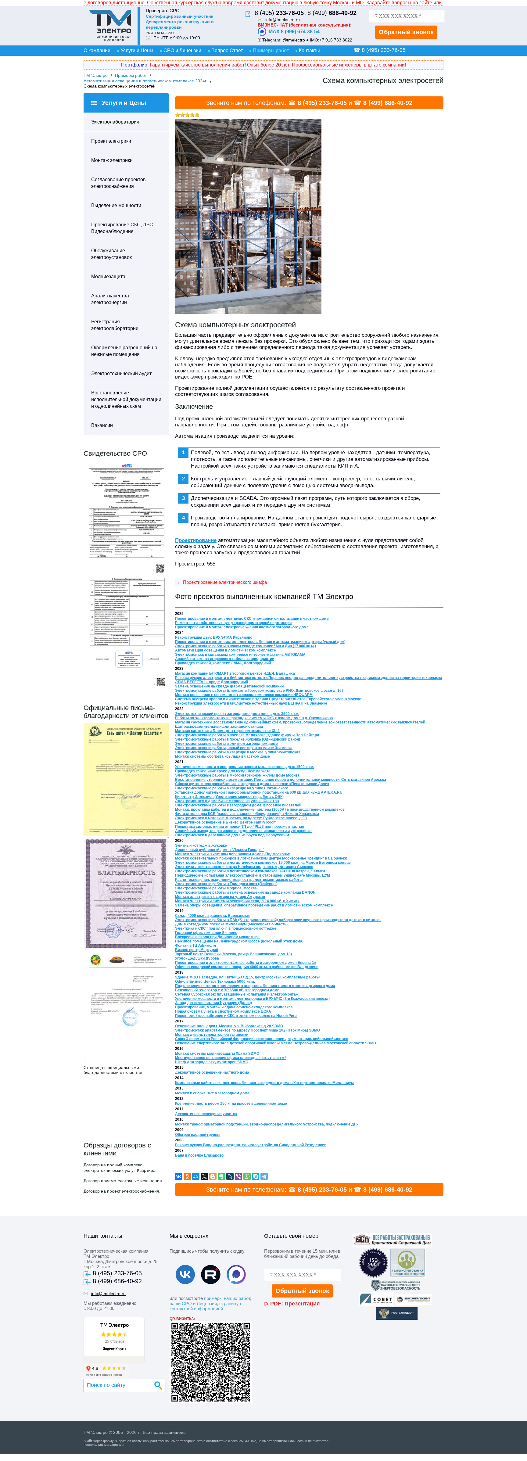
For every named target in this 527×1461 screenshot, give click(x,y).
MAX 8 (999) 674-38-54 (294, 31)
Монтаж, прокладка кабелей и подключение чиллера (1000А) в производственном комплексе (260, 809)
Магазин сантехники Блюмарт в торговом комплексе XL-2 (227, 731)
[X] (204, 1176)
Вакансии (102, 425)
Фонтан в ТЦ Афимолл (195, 945)
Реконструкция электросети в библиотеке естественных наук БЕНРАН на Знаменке (251, 703)
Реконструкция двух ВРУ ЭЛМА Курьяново (213, 637)
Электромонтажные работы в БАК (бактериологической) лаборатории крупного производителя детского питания (278, 920)
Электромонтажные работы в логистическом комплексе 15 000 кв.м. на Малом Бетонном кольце (263, 862)
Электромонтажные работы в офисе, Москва (216, 888)
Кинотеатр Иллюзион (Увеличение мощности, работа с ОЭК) (229, 797)
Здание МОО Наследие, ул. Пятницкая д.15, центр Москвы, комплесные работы (247, 977)
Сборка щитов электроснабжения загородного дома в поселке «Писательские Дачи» (252, 784)
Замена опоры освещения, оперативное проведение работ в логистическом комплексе (254, 905)
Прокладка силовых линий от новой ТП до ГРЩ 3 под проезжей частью (239, 826)
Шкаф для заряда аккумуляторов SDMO (211, 1062)
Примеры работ (271, 50)
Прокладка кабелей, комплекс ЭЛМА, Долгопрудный (223, 663)
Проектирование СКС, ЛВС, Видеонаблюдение (122, 228)
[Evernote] (221, 1176)
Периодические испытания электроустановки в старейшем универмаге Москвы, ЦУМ (252, 875)
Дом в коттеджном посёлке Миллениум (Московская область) (231, 924)
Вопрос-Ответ (227, 50)
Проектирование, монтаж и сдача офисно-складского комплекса (234, 1007)
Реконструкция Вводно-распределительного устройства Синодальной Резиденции (250, 1145)
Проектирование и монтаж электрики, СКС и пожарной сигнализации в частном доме (252, 618)
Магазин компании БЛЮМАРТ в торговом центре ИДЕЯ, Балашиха (235, 673)
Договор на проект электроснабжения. (122, 1191)
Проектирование (196, 540)
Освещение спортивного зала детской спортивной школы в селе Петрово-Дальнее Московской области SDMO (275, 1043)
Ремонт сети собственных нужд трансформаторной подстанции (233, 623)
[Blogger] (213, 1176)
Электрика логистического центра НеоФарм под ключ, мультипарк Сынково (244, 867)
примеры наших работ (227, 1298)
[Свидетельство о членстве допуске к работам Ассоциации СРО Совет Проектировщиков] (126, 687)
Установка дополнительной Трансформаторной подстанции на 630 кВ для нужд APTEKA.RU (258, 792)
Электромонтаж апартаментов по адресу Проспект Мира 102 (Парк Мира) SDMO (247, 1030)
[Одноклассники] (187, 1176)
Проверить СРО (163, 10)
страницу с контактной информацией (206, 1306)
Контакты (309, 50)
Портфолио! (135, 64)
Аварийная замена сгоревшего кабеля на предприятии (224, 659)
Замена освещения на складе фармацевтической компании (229, 686)
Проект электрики (111, 141)
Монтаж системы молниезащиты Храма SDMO (217, 1053)
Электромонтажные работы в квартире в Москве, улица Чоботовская (237, 752)
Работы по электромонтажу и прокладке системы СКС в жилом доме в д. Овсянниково (254, 718)
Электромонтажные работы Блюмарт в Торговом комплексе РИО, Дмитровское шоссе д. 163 (259, 690)
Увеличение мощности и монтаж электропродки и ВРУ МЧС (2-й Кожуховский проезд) (252, 998)
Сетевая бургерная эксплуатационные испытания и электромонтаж (237, 994)
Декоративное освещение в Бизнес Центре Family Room (226, 822)
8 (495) (279, 12)
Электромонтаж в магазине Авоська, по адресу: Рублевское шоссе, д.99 (241, 818)
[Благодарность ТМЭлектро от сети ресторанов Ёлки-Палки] (126, 1062)
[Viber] (238, 1176)
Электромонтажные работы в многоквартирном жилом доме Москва (237, 775)
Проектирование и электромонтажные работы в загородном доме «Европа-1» (245, 962)
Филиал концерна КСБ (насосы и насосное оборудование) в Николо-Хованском (247, 814)
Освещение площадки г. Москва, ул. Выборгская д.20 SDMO (229, 1026)
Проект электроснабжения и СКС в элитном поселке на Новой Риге (236, 1016)
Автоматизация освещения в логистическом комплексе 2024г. (145, 80)
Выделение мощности (116, 205)
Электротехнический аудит (121, 373)
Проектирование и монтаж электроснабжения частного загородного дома (242, 627)
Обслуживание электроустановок (111, 254)
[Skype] (255, 1176)
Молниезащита (108, 276)
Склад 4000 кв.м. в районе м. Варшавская (212, 916)
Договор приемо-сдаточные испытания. (123, 1180)
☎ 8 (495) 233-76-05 (379, 50)
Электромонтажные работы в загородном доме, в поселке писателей (238, 805)
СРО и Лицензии (182, 50)
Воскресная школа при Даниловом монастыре (217, 937)
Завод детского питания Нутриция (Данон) (213, 1003)
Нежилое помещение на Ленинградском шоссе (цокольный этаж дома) (239, 941)
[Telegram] (264, 1176)
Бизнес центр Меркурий (196, 950)
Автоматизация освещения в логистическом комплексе (225, 650)
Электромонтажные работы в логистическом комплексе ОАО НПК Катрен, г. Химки (250, 871)
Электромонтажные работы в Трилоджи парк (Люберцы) (226, 884)
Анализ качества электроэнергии (110, 299)
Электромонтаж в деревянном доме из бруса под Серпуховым (232, 835)
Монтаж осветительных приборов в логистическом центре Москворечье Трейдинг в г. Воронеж (261, 858)
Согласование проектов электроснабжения (118, 183)
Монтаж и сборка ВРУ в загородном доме (212, 1093)
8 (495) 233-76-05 (322, 102)
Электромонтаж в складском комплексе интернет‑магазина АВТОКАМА (240, 654)
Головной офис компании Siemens (206, 933)
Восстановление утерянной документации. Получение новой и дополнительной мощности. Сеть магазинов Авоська (280, 779)
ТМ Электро (96, 75)
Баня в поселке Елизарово (199, 1155)
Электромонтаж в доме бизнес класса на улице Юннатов (227, 801)
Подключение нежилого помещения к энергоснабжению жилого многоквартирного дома (255, 986)
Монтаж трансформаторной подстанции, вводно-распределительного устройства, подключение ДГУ (266, 1124)
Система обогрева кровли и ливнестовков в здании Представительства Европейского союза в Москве (268, 699)
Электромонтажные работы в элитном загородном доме (226, 743)
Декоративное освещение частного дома (212, 1072)
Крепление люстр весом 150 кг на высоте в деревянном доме (231, 1103)
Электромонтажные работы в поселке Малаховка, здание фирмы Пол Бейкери (247, 735)
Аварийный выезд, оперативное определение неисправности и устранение (243, 831)
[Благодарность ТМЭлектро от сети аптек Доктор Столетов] (126, 834)
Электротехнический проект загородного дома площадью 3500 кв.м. (237, 714)
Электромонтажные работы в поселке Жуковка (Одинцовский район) (237, 739)
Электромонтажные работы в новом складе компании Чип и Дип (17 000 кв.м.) (245, 646)
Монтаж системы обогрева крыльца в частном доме (222, 756)
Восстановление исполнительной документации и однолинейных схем (126, 399)
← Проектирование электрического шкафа (222, 582)
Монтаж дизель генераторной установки (211, 1034)
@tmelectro (294, 40)
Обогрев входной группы (197, 1135)
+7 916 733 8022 (335, 40)
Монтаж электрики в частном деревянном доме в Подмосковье (232, 854)
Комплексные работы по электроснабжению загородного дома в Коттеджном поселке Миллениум (264, 1083)
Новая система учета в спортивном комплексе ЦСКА (223, 1011)
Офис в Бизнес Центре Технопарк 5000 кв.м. (215, 981)
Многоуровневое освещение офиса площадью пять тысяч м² (230, 1058)
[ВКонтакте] (178, 1176)
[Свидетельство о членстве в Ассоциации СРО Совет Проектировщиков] (126, 573)
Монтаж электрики (112, 160)
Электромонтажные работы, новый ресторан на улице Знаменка (233, 748)
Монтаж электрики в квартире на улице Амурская (220, 897)
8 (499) (332, 12)
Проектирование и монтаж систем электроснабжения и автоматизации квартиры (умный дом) (260, 642)
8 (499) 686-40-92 (387, 102)
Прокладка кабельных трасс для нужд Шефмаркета (223, 771)
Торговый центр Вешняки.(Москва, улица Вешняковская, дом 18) (233, 954)
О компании (97, 50)
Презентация (302, 1304)
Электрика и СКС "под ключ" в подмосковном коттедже (225, 928)
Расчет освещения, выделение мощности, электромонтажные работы (239, 880)
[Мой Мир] (195, 1176)
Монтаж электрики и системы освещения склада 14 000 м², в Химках (237, 901)
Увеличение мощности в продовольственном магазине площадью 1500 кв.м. (244, 767)
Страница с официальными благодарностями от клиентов (113, 1070)
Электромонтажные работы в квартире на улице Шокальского (231, 788)
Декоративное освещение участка (206, 1114)
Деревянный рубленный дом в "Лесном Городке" (219, 850)
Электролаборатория (115, 121)
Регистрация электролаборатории (114, 325)
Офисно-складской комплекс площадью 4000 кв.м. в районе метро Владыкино (246, 967)
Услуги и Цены (136, 50)
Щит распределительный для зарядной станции (219, 726)
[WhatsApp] (247, 1176)
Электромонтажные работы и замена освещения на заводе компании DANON (245, 892)
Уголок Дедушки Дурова (197, 958)
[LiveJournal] (230, 1176)
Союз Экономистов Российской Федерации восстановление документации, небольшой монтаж (261, 1039)
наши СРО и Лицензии (193, 1303)
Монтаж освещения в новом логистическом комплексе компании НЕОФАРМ (244, 695)
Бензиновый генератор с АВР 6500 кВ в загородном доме (227, 990)
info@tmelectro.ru (282, 19)
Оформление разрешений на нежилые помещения (124, 351)
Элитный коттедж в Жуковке (201, 845)
